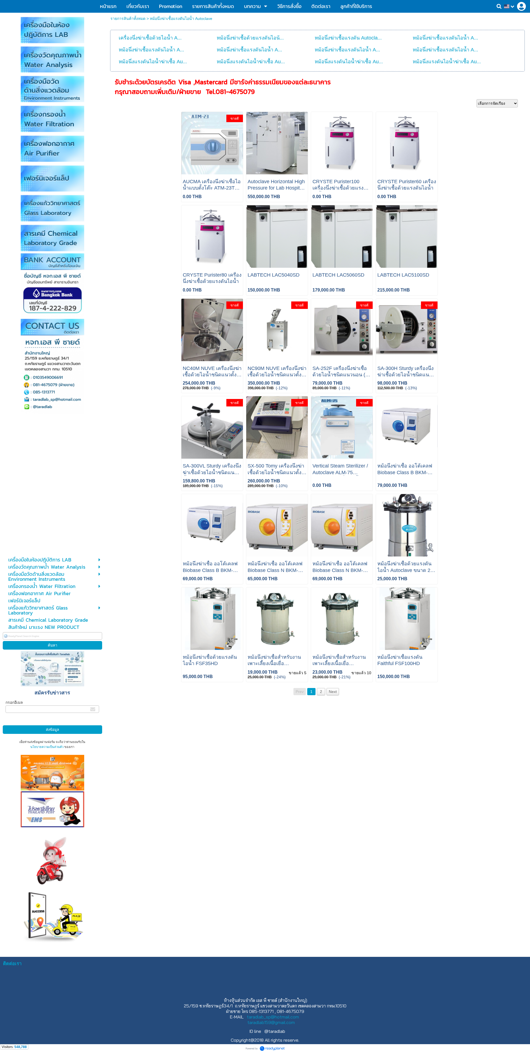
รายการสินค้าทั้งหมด (127, 18)
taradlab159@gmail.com (271, 1022)
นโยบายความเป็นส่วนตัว (46, 747)
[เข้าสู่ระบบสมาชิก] (521, 6)
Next (333, 691)
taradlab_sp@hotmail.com (273, 1017)
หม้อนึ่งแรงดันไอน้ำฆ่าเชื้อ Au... (153, 61)
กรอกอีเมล (14, 702)
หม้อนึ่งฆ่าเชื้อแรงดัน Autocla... (348, 38)
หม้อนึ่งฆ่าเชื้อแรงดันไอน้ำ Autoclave (181, 18)
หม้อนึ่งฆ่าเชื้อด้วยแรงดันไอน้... (250, 38)
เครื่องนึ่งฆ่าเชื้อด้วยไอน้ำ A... (150, 38)
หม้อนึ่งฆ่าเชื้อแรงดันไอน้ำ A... (445, 38)
